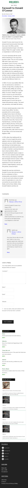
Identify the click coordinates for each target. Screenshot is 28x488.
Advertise (4, 479)
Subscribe (4, 468)
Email (3, 294)
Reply (6, 224)
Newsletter (4, 471)
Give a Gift (4, 470)
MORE (3, 337)
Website (4, 302)
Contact (3, 481)
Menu (15, 5)
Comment (5, 271)
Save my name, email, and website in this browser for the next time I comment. (13, 310)
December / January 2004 (8, 16)
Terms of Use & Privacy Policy (9, 483)
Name (4, 287)
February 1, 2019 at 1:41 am (15, 202)
